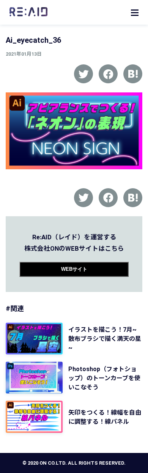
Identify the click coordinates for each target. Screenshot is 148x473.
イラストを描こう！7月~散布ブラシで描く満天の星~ (104, 338)
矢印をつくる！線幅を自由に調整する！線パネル (104, 417)
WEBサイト (74, 269)
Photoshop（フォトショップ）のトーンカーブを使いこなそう (104, 378)
